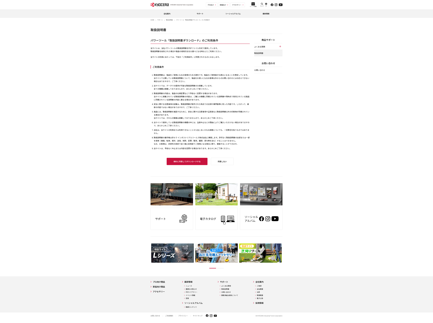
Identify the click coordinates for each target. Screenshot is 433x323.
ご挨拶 (259, 286)
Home (152, 20)
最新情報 (188, 281)
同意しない (222, 161)
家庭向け (223, 5)
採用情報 (259, 303)
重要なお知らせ (191, 289)
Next (284, 256)
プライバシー (183, 316)
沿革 (258, 292)
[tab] (268, 46)
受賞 (187, 298)
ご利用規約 (169, 316)
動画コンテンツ (191, 307)
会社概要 (260, 289)
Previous (149, 256)
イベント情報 (190, 295)
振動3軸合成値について (229, 295)
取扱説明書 (169, 20)
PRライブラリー (191, 292)
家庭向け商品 (159, 286)
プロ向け (210, 5)
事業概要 (260, 295)
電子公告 (260, 298)
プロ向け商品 (159, 281)
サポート (160, 20)
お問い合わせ (259, 70)
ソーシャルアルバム (193, 303)
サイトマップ (197, 316)
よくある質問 (226, 286)
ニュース (189, 286)
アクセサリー (236, 5)
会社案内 (259, 281)
